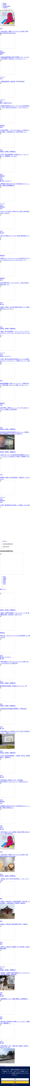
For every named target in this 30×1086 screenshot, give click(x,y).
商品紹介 (2, 52)
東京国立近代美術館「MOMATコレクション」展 (13, 686)
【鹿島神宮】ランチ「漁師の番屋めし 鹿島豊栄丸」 (14, 998)
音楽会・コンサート (5, 356)
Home (4, 3)
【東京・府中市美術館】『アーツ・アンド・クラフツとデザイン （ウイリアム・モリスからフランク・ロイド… (15, 333)
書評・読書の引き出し (6, 103)
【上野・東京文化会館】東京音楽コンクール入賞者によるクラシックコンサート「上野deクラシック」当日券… (15, 360)
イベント (2, 77)
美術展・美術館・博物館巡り (8, 151)
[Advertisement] (15, 523)
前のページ (3, 589)
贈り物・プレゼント (5, 181)
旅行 (1, 898)
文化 (1, 28)
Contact (5, 7)
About (4, 4)
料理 (1, 54)
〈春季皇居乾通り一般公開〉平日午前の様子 (12, 81)
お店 (1, 51)
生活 (1, 127)
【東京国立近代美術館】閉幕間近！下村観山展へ (13, 708)
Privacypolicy (6, 6)
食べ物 (2, 232)
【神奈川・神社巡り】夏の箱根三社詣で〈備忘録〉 (14, 924)
